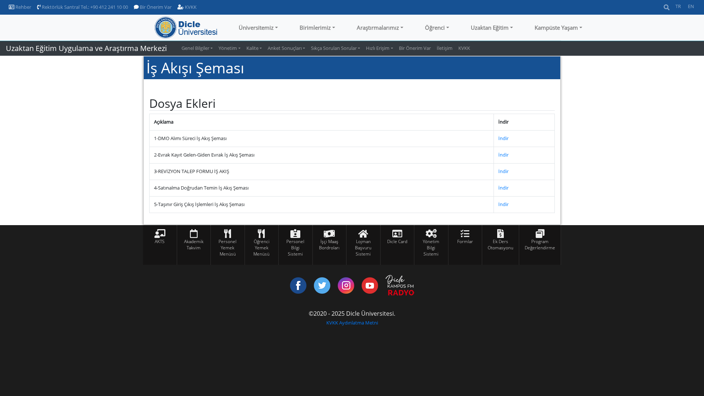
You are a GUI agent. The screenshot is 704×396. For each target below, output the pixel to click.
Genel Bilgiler (195, 48)
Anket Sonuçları (285, 48)
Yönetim (228, 48)
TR (678, 6)
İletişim (444, 48)
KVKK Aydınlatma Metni (352, 322)
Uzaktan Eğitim (490, 27)
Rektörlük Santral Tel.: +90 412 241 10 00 (84, 7)
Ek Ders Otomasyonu (500, 244)
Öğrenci (435, 27)
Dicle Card (397, 241)
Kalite (252, 48)
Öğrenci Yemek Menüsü (261, 247)
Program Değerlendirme (540, 244)
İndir (503, 138)
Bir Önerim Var (155, 7)
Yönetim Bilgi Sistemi (431, 247)
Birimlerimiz (315, 27)
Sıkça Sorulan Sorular (334, 48)
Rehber (22, 7)
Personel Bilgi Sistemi (295, 247)
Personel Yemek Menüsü (227, 247)
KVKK (190, 7)
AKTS (160, 241)
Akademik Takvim (193, 244)
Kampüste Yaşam (556, 27)
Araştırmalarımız (378, 27)
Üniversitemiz (256, 27)
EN (691, 6)
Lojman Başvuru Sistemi (363, 247)
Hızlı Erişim (377, 48)
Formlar (465, 241)
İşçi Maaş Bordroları (329, 244)
